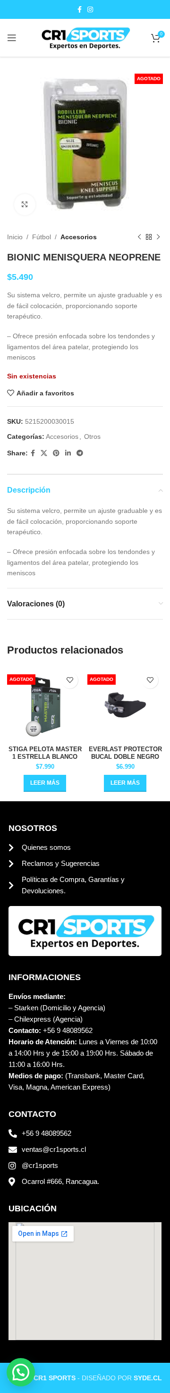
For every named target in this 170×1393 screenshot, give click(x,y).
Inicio (15, 237)
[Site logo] (85, 37)
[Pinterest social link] (56, 453)
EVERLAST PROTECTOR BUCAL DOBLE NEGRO (125, 753)
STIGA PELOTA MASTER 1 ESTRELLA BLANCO (45, 753)
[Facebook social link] (80, 9)
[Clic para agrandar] (24, 204)
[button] (21, 1372)
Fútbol (41, 237)
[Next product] (158, 237)
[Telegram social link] (80, 453)
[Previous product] (139, 237)
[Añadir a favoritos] (69, 680)
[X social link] (44, 453)
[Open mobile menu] (11, 37)
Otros (92, 436)
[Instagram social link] (90, 9)
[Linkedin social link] (68, 453)
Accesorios (78, 237)
